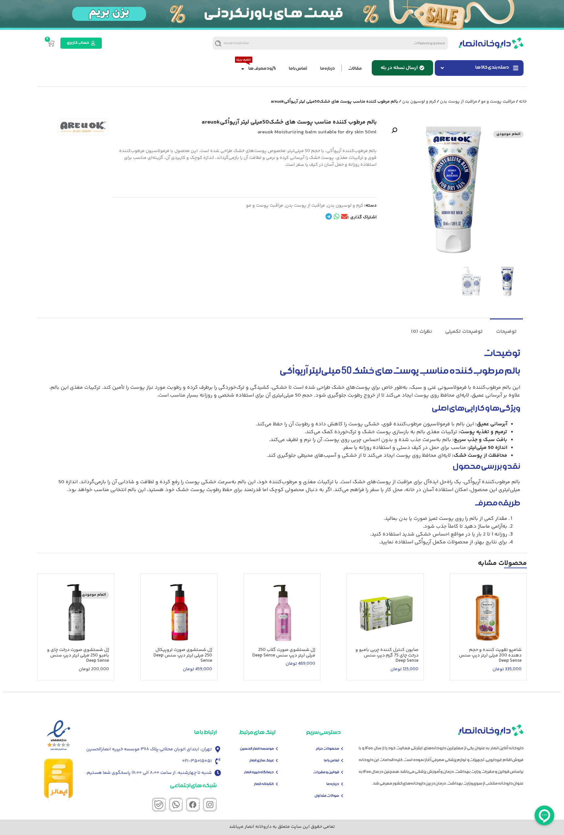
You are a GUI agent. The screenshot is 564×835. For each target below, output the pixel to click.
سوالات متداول (327, 796)
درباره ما (327, 68)
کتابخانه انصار (264, 784)
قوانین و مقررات (326, 772)
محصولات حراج (327, 749)
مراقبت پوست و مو (498, 101)
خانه (523, 101)
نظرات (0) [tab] (421, 332)
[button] (394, 130)
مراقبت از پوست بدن (458, 101)
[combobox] (349, 43)
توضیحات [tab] (506, 332)
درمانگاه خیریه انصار (259, 772)
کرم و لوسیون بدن (419, 101)
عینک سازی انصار (261, 760)
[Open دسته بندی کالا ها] (442, 68)
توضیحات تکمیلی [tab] (464, 332)
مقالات (355, 68)
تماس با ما (298, 68)
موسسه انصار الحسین (257, 749)
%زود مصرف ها (262, 68)
